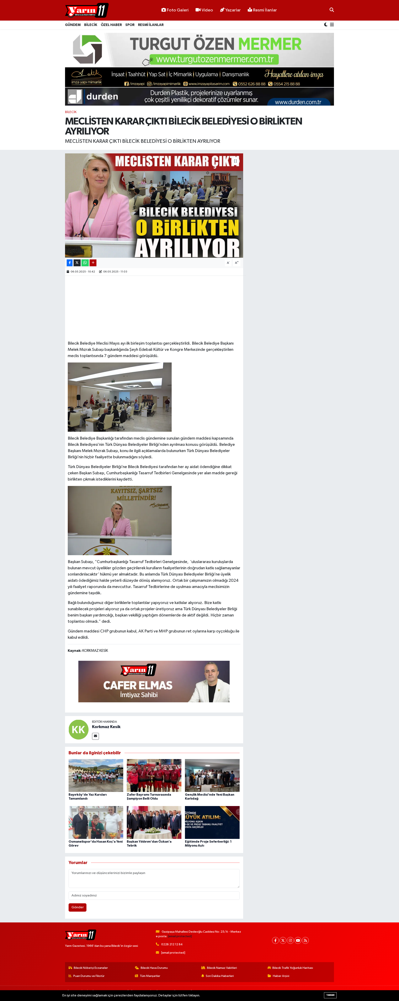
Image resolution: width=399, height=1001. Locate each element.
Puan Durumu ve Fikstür (89, 976)
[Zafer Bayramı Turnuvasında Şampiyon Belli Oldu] (154, 775)
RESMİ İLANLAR (151, 25)
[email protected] (180, 936)
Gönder (77, 907)
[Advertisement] (154, 308)
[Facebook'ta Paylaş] (70, 262)
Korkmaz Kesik (106, 727)
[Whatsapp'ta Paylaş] (85, 262)
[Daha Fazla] (93, 262)
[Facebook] (275, 940)
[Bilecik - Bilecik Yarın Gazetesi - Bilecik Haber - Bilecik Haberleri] (87, 10)
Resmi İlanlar (264, 10)
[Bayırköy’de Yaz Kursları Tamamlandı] (96, 775)
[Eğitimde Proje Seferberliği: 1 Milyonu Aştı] (212, 822)
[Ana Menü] (331, 25)
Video (207, 10)
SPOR (129, 25)
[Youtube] (297, 940)
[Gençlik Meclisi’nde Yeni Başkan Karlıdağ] (212, 775)
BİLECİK (90, 25)
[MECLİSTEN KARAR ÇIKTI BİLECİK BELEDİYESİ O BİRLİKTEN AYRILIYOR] (154, 205)
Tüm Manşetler (150, 976)
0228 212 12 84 (172, 944)
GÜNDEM (73, 25)
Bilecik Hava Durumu (154, 967)
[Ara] (332, 10)
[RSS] (305, 940)
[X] (283, 940)
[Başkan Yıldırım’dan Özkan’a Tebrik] (154, 822)
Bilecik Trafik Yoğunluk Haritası (292, 967)
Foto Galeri (177, 10)
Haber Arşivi (281, 976)
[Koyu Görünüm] (326, 25)
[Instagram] (290, 940)
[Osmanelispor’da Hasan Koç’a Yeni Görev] (96, 822)
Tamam (330, 995)
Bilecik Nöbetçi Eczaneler (91, 967)
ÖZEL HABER (111, 25)
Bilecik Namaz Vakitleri (222, 967)
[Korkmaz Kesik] (79, 729)
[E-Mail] (95, 736)
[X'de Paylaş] (77, 262)
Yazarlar (233, 10)
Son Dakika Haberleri (220, 976)
